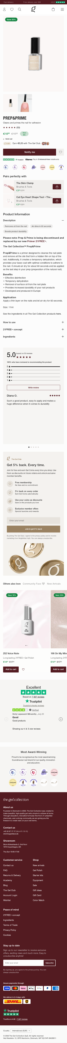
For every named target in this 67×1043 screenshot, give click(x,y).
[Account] (4, 9)
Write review (33, 387)
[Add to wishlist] (60, 152)
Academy (7, 880)
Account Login (10, 895)
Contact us (8, 865)
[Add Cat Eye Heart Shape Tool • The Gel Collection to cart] (57, 200)
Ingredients (8, 920)
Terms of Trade (10, 925)
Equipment (38, 880)
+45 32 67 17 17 (9, 831)
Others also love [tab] (12, 584)
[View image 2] (25, 103)
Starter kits (38, 875)
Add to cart (11, 669)
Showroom (9, 840)
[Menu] (62, 9)
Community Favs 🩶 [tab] (34, 584)
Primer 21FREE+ (36, 241)
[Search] (19, 9)
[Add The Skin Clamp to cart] (57, 186)
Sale (35, 885)
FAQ (5, 870)
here (58, 313)
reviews (22, 1019)
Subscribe (49, 963)
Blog (5, 885)
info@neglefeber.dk (10, 834)
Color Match (38, 900)
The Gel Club (9, 890)
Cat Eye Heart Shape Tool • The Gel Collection (34, 197)
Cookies (7, 935)
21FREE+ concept (11, 915)
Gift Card (37, 895)
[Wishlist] (11, 9)
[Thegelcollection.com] (33, 9)
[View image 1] (10, 103)
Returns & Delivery (12, 875)
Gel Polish (37, 870)
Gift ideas (37, 890)
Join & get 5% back (33, 529)
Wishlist (7, 900)
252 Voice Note (11, 653)
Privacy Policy (9, 930)
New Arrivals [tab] (54, 584)
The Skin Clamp (25, 183)
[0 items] (53, 9)
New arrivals (38, 865)
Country (6, 1031)
